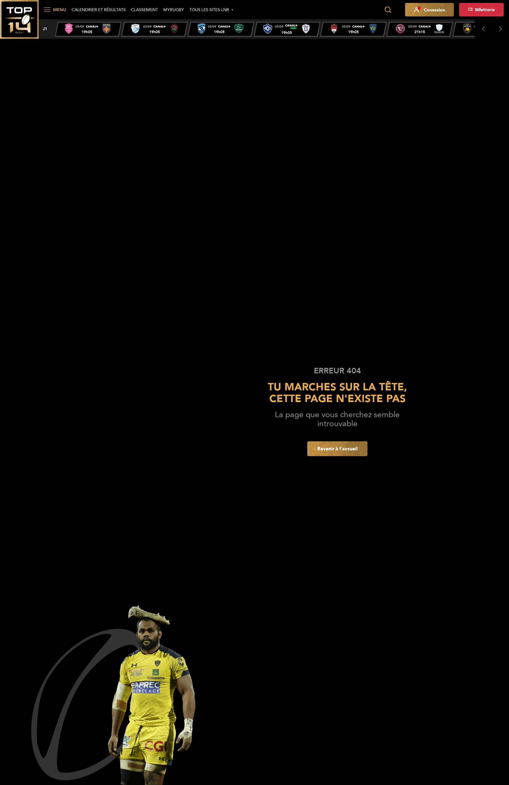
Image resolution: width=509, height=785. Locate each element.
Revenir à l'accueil (337, 448)
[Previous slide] (483, 29)
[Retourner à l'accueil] (19, 19)
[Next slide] (500, 29)
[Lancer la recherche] (387, 9)
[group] (88, 29)
